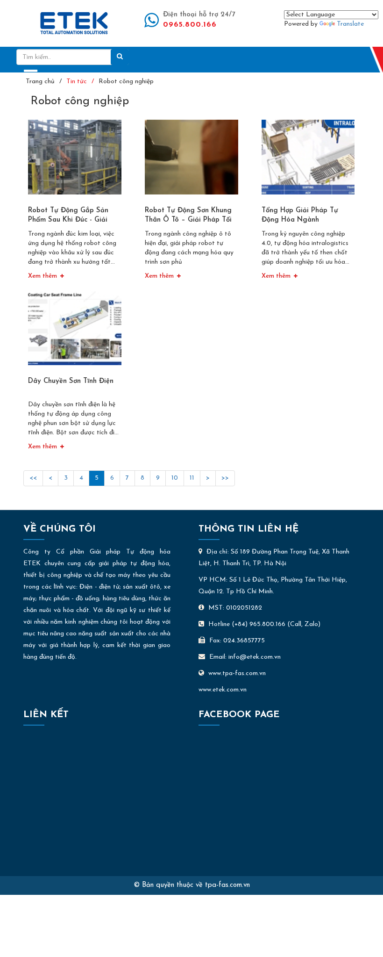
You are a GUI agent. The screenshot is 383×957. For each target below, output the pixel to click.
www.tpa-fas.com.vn (237, 673)
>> (225, 478)
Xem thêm (42, 276)
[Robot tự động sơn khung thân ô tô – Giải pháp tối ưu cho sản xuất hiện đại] (191, 160)
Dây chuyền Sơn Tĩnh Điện (70, 381)
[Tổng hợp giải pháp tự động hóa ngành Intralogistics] (308, 160)
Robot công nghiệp (126, 81)
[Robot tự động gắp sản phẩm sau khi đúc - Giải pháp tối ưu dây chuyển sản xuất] (74, 160)
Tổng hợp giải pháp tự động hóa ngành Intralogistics (300, 220)
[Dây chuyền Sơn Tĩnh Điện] (74, 331)
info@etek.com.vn (254, 657)
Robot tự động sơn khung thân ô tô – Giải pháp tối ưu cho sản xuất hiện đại (188, 220)
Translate (350, 24)
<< (33, 478)
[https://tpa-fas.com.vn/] (74, 22)
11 (192, 478)
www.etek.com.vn (223, 689)
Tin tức (76, 81)
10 (174, 478)
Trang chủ (40, 81)
